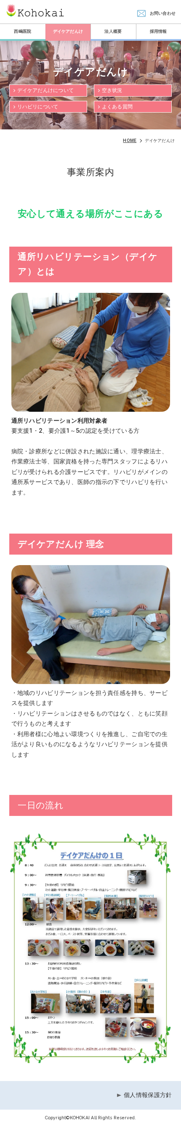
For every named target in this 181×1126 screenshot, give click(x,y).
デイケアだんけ (68, 31)
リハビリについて (38, 107)
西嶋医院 (22, 31)
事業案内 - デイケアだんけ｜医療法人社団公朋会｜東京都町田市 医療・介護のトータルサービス (35, 10)
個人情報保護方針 (148, 1095)
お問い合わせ (163, 13)
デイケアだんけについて (45, 90)
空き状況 (112, 90)
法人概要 (113, 31)
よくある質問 (117, 107)
